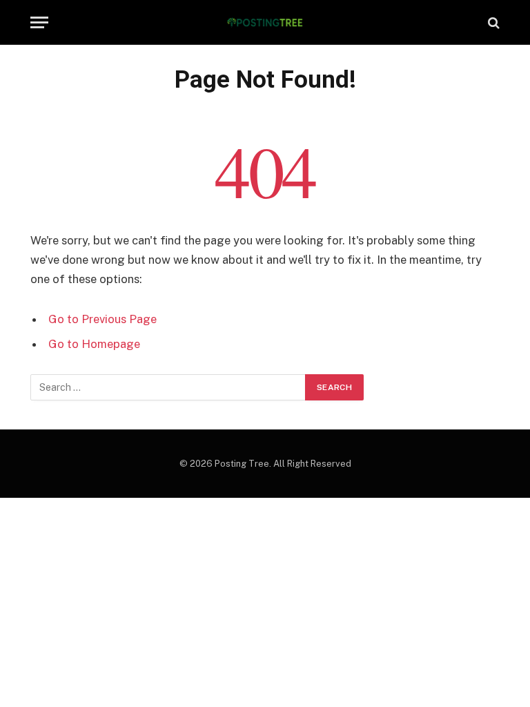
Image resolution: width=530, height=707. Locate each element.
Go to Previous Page (102, 319)
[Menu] (39, 22)
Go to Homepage (94, 344)
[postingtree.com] (265, 22)
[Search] (492, 22)
